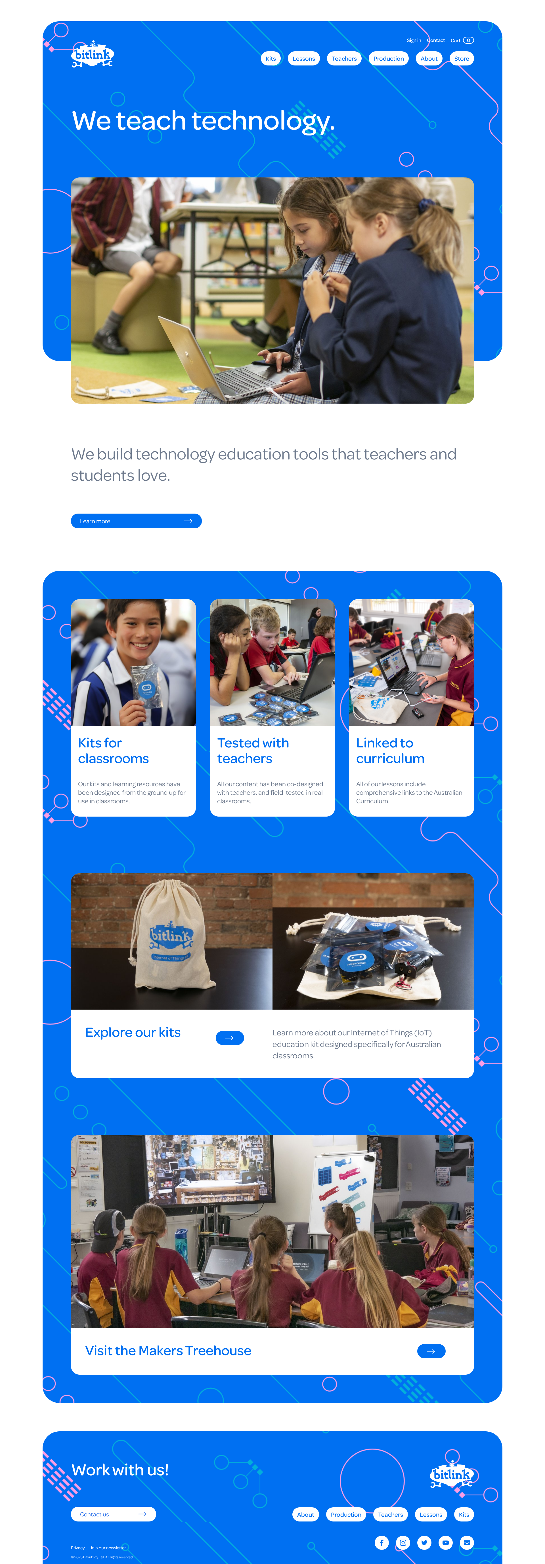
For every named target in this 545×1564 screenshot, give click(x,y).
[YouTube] (446, 1543)
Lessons (304, 58)
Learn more (95, 521)
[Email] (467, 1543)
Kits (271, 58)
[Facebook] (382, 1543)
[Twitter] (424, 1543)
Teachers (344, 58)
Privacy (78, 1547)
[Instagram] (403, 1543)
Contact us (94, 1514)
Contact (436, 40)
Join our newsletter (108, 1547)
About (429, 58)
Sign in (414, 40)
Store (461, 58)
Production (389, 58)
